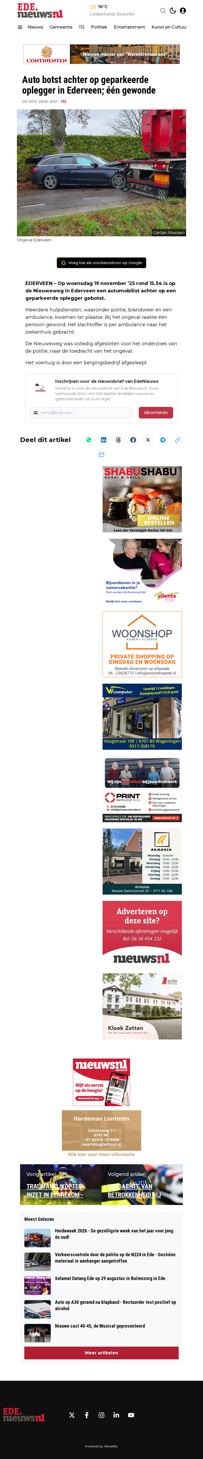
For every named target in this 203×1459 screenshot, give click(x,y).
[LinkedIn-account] (116, 1415)
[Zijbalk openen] (20, 27)
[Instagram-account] (101, 1415)
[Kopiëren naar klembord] (177, 440)
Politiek (99, 27)
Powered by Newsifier (101, 1446)
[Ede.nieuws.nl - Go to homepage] (24, 1415)
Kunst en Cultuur (169, 27)
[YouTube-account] (131, 1415)
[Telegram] (163, 440)
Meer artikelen (101, 1352)
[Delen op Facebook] (133, 440)
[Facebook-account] (87, 1415)
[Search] (163, 10)
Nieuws (35, 27)
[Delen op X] (148, 440)
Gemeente (61, 27)
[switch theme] (173, 10)
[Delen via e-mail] (101, 454)
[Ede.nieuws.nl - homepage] (40, 10)
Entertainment (129, 27)
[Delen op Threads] (118, 440)
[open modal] (183, 10)
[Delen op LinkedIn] (103, 440)
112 (82, 27)
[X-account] (72, 1415)
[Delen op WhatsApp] (89, 440)
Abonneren (156, 412)
